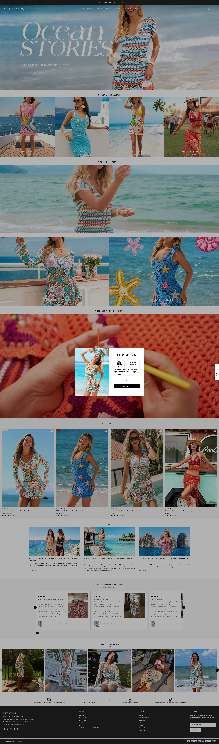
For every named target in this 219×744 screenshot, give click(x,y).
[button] (217, 372)
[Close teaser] (218, 365)
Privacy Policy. (117, 374)
